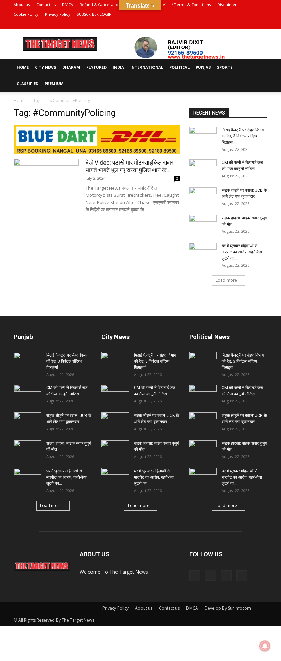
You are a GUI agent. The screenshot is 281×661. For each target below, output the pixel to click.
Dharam (71, 67)
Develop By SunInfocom (228, 608)
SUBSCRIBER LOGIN (94, 14)
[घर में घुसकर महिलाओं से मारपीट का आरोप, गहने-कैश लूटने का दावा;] (203, 252)
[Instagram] (239, 24)
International (146, 67)
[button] (259, 67)
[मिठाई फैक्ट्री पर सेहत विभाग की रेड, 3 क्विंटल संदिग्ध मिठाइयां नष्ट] (203, 136)
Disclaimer (227, 4)
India (118, 67)
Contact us (46, 4)
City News (45, 67)
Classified (27, 83)
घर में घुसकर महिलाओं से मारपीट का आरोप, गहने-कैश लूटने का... (242, 252)
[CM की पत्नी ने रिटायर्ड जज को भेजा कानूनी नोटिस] (203, 169)
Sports (225, 67)
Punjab (203, 67)
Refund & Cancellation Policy (106, 4)
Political (179, 67)
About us (22, 4)
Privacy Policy (57, 14)
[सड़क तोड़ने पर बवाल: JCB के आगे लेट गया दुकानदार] (203, 196)
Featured (96, 67)
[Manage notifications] (264, 645)
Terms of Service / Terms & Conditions (175, 4)
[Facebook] (228, 24)
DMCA (67, 4)
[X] (251, 24)
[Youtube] (262, 24)
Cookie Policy (26, 14)
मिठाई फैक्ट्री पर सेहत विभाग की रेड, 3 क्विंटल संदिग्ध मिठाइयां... (243, 136)
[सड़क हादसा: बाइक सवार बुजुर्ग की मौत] (203, 224)
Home (23, 67)
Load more (226, 280)
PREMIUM (54, 83)
